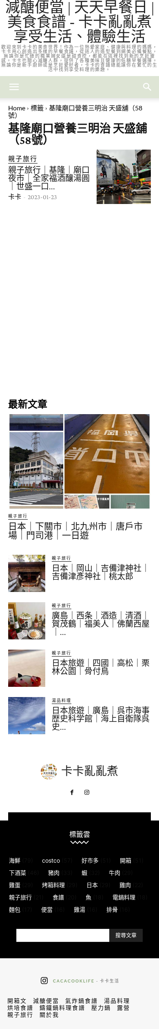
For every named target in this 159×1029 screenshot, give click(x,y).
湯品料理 (61, 700)
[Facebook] (72, 792)
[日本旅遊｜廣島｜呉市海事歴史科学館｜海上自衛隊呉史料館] (26, 715)
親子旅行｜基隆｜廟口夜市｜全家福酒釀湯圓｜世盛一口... (49, 178)
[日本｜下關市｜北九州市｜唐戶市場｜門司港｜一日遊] (79, 461)
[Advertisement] (79, 300)
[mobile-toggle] (14, 87)
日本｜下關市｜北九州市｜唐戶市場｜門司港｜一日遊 (75, 530)
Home (16, 108)
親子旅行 (23, 158)
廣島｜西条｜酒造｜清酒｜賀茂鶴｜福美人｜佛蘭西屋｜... (101, 624)
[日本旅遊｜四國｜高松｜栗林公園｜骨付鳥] (26, 668)
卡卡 (14, 196)
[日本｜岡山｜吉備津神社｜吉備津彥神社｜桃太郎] (26, 573)
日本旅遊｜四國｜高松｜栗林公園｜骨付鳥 (101, 667)
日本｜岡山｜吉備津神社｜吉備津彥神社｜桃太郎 (101, 572)
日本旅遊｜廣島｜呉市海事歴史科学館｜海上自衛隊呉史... (101, 718)
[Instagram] (87, 792)
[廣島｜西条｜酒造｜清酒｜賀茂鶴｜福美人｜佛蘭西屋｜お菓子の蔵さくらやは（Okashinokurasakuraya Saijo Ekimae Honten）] (26, 620)
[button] (147, 87)
